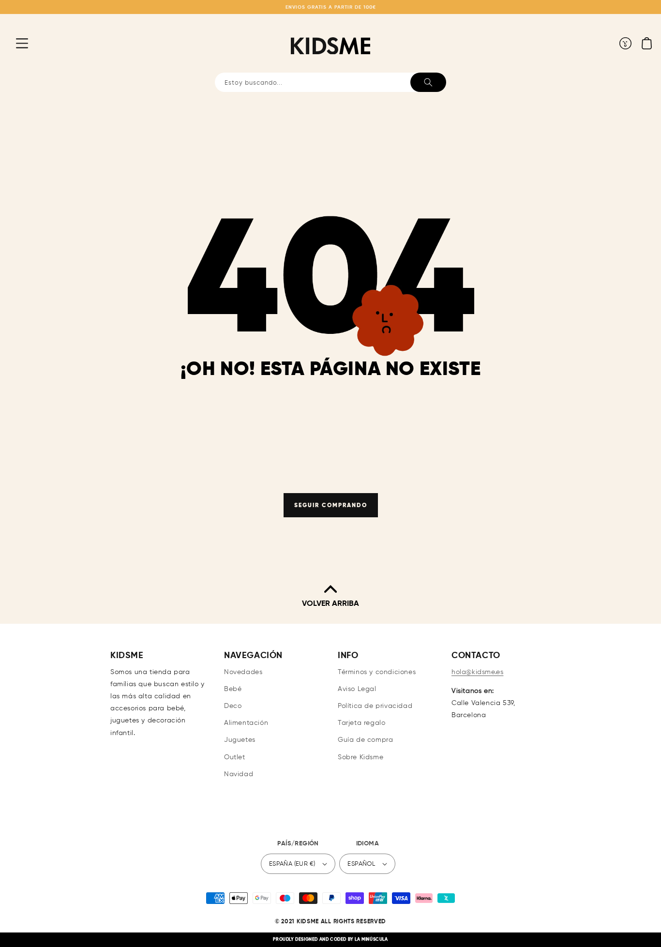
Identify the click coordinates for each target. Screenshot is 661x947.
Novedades (243, 672)
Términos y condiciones (377, 672)
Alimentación (246, 723)
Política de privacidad (375, 706)
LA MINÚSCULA (371, 939)
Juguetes (239, 740)
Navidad (238, 774)
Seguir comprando (330, 506)
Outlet (234, 757)
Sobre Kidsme (360, 757)
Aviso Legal (357, 689)
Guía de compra (365, 740)
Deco (232, 706)
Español (361, 864)
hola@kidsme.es (477, 672)
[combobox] (330, 82)
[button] (14, 43)
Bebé (232, 689)
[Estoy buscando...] (428, 82)
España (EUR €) (292, 864)
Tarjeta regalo (361, 723)
